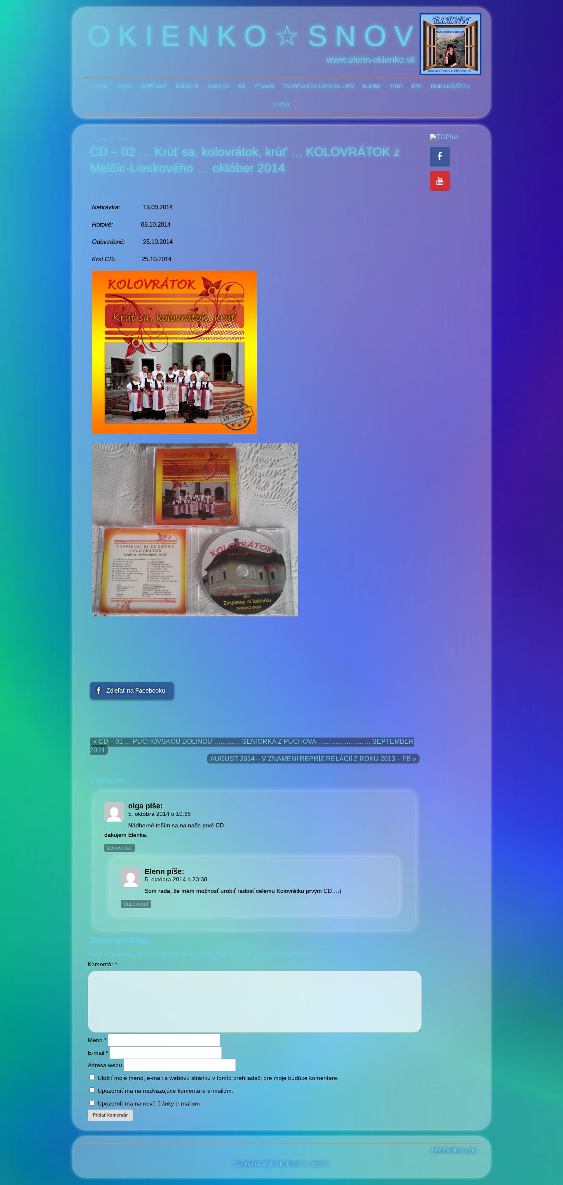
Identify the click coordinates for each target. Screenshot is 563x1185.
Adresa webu (105, 1065)
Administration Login (454, 1150)
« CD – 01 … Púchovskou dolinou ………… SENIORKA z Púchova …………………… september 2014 (252, 746)
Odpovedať (119, 848)
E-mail (98, 1052)
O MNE (125, 86)
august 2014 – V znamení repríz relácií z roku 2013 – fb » (313, 758)
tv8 (242, 86)
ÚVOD (100, 86)
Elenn (155, 871)
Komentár (102, 964)
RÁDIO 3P (187, 86)
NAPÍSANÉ (154, 86)
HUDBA (371, 86)
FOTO (396, 86)
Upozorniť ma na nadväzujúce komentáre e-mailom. (165, 1090)
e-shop (281, 105)
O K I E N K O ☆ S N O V (250, 35)
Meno (97, 1040)
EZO (417, 86)
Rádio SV (219, 86)
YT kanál (264, 86)
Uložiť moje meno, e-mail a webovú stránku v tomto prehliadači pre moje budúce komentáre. (218, 1078)
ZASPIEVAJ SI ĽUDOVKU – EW (318, 86)
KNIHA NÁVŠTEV (450, 86)
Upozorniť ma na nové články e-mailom (149, 1103)
